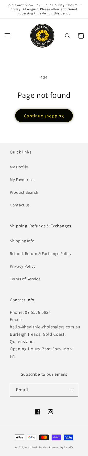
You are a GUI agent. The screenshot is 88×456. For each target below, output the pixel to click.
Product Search (24, 192)
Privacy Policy (23, 266)
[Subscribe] (71, 390)
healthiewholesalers (36, 447)
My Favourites (22, 179)
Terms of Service (25, 279)
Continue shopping (44, 116)
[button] (7, 36)
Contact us (20, 205)
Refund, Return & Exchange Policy (41, 253)
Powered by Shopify (61, 447)
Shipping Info (22, 240)
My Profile (19, 167)
